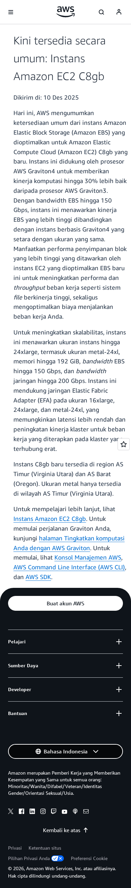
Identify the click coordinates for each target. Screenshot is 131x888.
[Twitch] (53, 812)
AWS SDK (38, 576)
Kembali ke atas (61, 830)
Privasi (15, 848)
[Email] (86, 812)
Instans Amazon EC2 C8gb (49, 518)
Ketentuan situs (45, 848)
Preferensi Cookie (89, 858)
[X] (10, 812)
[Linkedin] (32, 812)
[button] (65, 603)
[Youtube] (64, 812)
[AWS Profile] (119, 12)
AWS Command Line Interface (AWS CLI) (69, 567)
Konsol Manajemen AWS (87, 557)
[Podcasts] (75, 812)
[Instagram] (43, 812)
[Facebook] (21, 812)
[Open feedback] (124, 444)
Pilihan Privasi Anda (29, 858)
